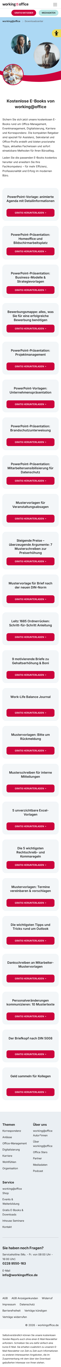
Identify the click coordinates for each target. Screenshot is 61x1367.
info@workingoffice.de (20, 1275)
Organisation (10, 1168)
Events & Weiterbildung (10, 1201)
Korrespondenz (11, 1130)
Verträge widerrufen (14, 1317)
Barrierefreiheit (11, 1310)
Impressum (9, 1304)
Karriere (7, 1155)
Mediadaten (40, 1164)
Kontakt (7, 1226)
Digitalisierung (11, 1149)
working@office (11, 21)
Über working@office (42, 1144)
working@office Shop (12, 1191)
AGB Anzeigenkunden (25, 1298)
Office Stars (40, 1152)
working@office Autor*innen (42, 1133)
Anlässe (7, 1137)
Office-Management (14, 1143)
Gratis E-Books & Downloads (12, 1212)
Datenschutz (27, 1304)
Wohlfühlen (9, 1162)
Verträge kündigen (35, 1310)
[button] (56, 33)
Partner (37, 1158)
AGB (5, 1298)
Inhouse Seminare (13, 1220)
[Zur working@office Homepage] (30, 5)
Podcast (38, 1171)
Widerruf (47, 1298)
